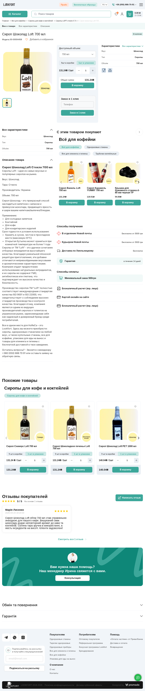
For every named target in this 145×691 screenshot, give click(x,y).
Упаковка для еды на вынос (62, 659)
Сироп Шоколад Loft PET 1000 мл (117, 446)
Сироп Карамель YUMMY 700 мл (96, 189)
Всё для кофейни (18, 21)
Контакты (54, 673)
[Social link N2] (15, 637)
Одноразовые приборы (60, 647)
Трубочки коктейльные (106, 153)
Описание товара (13, 160)
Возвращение (116, 647)
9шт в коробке (67, 63)
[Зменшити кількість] (79, 70)
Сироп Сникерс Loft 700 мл (21, 446)
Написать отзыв (131, 498)
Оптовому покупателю (89, 639)
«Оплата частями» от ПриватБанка (126, 639)
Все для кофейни (58, 655)
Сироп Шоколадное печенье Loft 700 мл (71, 447)
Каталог (16, 14)
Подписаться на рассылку (24, 668)
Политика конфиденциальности (59, 685)
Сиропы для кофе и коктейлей (40, 21)
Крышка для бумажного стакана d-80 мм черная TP (127, 190)
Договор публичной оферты (89, 685)
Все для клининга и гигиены (75, 153)
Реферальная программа (91, 643)
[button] (7, 103)
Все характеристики (28, 26)
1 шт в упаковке (36, 454)
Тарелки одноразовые (60, 643)
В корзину (77, 85)
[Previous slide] (61, 182)
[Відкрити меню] (141, 4)
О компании (56, 665)
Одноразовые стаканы (97, 147)
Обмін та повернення (19, 605)
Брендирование (86, 651)
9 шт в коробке (15, 454)
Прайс (64, 5)
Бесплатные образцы (85, 5)
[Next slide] (138, 182)
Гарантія (9, 616)
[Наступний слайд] (139, 132)
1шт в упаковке (86, 63)
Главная (5, 21)
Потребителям (87, 635)
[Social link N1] (6, 637)
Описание (45, 26)
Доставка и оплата (118, 643)
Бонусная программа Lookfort (93, 647)
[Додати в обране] (81, 162)
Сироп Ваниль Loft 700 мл (69, 189)
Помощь (115, 635)
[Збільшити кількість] (93, 70)
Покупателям (57, 635)
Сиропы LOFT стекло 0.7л (66, 21)
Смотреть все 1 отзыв (70, 539)
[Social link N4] (23, 637)
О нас (52, 669)
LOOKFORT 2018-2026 (31, 685)
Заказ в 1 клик (77, 113)
